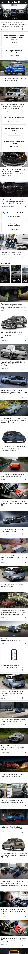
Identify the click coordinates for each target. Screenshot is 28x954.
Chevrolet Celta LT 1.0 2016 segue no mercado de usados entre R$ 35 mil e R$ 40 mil (14, 855)
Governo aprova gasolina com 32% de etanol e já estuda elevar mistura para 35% (14, 503)
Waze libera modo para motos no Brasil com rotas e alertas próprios (12, 666)
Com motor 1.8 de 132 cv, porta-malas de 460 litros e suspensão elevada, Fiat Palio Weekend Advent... (12, 335)
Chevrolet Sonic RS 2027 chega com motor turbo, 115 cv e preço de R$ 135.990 (13, 748)
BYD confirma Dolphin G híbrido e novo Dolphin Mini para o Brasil (12, 476)
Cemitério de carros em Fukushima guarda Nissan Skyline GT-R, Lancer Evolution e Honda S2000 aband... (13, 612)
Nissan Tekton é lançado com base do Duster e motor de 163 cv (13, 640)
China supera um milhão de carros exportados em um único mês (12, 775)
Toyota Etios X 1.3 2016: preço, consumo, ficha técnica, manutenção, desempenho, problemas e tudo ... (14, 24)
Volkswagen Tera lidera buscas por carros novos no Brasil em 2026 (13, 828)
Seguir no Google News (15, 216)
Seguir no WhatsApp (14, 55)
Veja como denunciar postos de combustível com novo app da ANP (13, 802)
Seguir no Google (15, 42)
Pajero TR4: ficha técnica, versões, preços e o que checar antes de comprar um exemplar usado (13, 106)
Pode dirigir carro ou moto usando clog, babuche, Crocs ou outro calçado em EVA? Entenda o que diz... (14, 306)
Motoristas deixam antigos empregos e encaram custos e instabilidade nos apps (13, 911)
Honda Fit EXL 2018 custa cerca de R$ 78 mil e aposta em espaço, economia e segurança (13, 448)
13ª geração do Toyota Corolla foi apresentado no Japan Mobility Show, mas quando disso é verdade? (14, 392)
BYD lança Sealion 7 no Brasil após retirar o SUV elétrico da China (13, 720)
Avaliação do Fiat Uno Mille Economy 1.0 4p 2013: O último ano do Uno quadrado (13, 364)
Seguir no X (15, 146)
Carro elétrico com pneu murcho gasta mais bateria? (12, 585)
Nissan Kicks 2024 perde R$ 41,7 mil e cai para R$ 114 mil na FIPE (13, 79)
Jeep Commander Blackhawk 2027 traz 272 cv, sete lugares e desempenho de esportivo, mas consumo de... (13, 172)
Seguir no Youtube (15, 133)
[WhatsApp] (22, 29)
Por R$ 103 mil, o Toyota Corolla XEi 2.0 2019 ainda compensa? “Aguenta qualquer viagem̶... (13, 420)
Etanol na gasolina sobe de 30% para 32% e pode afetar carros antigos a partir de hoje (13, 940)
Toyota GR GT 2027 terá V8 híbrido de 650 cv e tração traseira (13, 530)
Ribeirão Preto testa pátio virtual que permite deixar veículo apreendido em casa (14, 557)
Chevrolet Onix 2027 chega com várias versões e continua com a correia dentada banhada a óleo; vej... (14, 883)
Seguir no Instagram (15, 121)
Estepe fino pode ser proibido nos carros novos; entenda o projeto (12, 253)
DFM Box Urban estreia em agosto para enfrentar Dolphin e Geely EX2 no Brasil (13, 693)
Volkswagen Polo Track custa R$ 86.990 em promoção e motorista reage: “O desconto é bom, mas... (12, 201)
